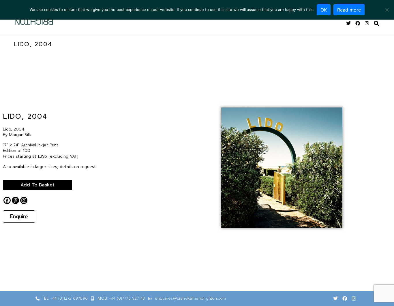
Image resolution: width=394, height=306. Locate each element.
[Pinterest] (15, 200)
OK (323, 10)
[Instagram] (367, 23)
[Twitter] (348, 23)
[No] (387, 10)
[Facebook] (357, 23)
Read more (349, 10)
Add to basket (37, 185)
